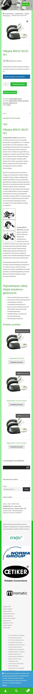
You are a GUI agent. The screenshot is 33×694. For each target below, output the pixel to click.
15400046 (9, 503)
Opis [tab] (4, 113)
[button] (27, 21)
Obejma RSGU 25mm (15, 98)
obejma (5, 251)
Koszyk (25, 689)
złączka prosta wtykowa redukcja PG (12, 512)
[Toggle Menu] (27, 467)
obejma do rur (13, 103)
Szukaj (5, 486)
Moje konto (5, 691)
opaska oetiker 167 (20, 508)
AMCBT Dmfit (15, 504)
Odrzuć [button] (4, 685)
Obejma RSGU (19, 13)
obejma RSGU (13, 100)
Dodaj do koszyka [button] (16, 362)
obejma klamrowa (8, 508)
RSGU (9, 105)
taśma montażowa (17, 510)
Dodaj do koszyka (18, 84)
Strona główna (9, 13)
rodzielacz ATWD (7, 510)
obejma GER (17, 506)
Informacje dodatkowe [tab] (11, 118)
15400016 (5, 503)
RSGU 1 (13, 179)
